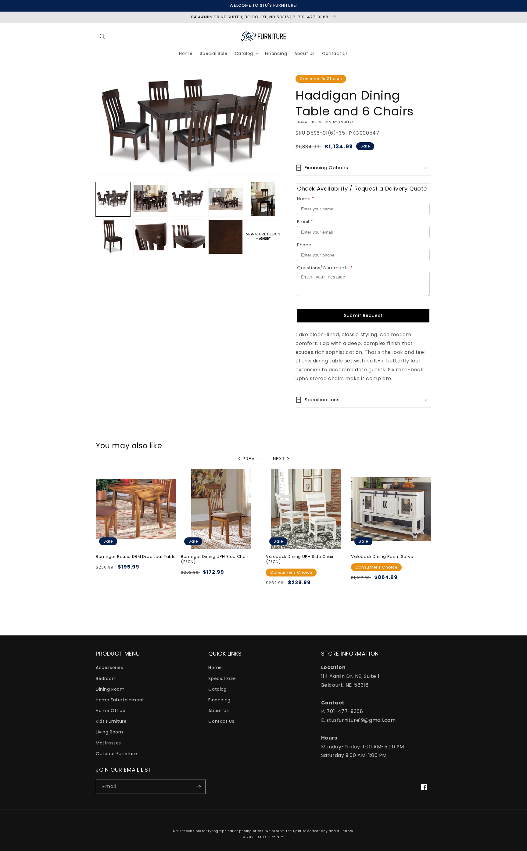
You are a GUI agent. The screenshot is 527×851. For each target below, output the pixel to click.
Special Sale (222, 678)
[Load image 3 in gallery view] (188, 199)
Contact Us (221, 721)
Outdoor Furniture (116, 754)
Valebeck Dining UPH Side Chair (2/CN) (300, 559)
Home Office (111, 710)
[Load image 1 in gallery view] (113, 199)
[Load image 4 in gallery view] (225, 199)
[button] (102, 36)
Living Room (109, 732)
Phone (304, 245)
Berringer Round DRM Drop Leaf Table (136, 556)
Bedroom (106, 678)
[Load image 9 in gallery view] (225, 237)
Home (215, 667)
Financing (219, 700)
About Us (218, 710)
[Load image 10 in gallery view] (263, 237)
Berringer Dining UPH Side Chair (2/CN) (215, 559)
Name (305, 199)
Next (279, 458)
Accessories (109, 667)
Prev (248, 458)
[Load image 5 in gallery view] (263, 199)
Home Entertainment (120, 700)
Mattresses (108, 743)
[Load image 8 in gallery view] (188, 237)
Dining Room (110, 689)
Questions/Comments (325, 268)
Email (305, 222)
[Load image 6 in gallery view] (113, 237)
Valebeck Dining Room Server (383, 556)
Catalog (217, 689)
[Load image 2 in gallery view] (150, 199)
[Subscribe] (198, 787)
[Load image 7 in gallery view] (150, 237)
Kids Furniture (111, 721)
